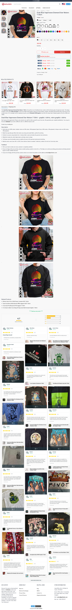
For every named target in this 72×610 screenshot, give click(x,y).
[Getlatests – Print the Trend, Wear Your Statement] (6, 4)
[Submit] (60, 4)
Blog (38, 588)
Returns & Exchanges (23, 591)
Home (38, 10)
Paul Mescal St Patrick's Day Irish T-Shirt (61, 383)
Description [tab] (4, 107)
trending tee (41, 74)
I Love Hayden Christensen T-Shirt (37, 383)
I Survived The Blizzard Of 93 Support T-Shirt (14, 305)
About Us (21, 588)
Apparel (38, 8)
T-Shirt (47, 10)
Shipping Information (41, 595)
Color (38, 29)
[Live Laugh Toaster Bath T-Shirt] (9, 90)
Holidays (31, 8)
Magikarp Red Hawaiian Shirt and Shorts (15, 573)
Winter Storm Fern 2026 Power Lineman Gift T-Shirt (16, 301)
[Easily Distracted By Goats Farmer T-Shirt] (62, 90)
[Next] (33, 24)
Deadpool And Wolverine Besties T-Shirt (44, 101)
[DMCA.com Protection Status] (36, 606)
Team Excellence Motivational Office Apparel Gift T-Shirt (16, 303)
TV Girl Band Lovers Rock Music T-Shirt (61, 552)
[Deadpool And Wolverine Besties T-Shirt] (45, 90)
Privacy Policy (22, 593)
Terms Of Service (23, 595)
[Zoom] (9, 36)
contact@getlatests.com (51, 152)
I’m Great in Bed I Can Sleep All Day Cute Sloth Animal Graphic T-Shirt (20, 308)
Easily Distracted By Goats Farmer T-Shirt (62, 101)
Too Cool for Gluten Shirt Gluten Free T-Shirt (27, 101)
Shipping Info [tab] (12, 107)
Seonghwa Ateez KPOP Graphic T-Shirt (38, 554)
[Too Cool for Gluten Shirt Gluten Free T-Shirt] (27, 90)
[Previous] (9, 24)
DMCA (38, 591)
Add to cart (45, 52)
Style (38, 22)
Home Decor (46, 8)
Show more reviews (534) (36, 580)
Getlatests (8, 121)
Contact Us (39, 593)
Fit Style (38, 17)
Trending (24, 8)
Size (38, 37)
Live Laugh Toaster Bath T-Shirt (8, 100)
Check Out (62, 52)
